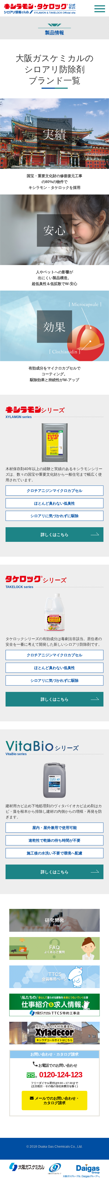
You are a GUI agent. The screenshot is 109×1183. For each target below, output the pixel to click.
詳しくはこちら (55, 534)
